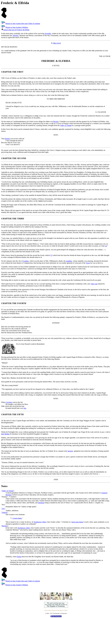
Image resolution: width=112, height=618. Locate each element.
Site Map (59, 610)
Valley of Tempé (66, 125)
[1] (51, 255)
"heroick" (15, 35)
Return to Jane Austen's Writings (17, 27)
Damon (7, 139)
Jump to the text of (16, 30)
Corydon (9, 402)
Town (88, 263)
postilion (69, 261)
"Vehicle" (4, 512)
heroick (70, 451)
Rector (55, 121)
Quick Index (48, 610)
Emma (19, 557)
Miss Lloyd (57, 43)
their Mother (5, 434)
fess (25, 408)
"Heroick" (4, 526)
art (106, 246)
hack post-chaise (77, 522)
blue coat (94, 284)
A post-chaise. (17, 518)
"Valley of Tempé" (7, 491)
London (26, 261)
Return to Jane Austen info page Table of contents (23, 581)
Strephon (41, 503)
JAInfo (65, 610)
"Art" (3, 509)
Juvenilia (48, 33)
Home (54, 610)
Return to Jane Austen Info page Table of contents (23, 23)
